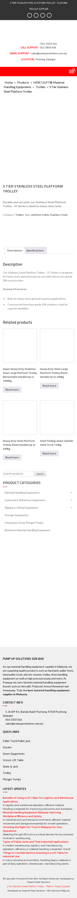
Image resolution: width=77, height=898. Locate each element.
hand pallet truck (12, 674)
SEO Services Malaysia (58, 890)
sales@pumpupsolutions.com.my (49, 53)
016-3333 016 (48, 43)
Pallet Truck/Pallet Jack (16, 741)
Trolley (7, 773)
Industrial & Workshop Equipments (25, 500)
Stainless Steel (58, 214)
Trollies (40, 87)
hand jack (53, 670)
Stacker (7, 747)
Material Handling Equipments (22, 492)
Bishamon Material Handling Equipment (27, 530)
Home (9, 82)
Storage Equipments (17, 515)
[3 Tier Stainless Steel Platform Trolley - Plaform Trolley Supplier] (38, 32)
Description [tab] (14, 250)
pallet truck (66, 670)
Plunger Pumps (12, 779)
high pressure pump (39, 678)
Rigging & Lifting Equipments (21, 507)
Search (40, 473)
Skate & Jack (10, 766)
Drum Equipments (14, 753)
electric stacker (32, 674)
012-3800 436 (48, 47)
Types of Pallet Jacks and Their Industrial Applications (35, 841)
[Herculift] (14, 230)
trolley (46, 674)
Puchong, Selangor (46, 59)
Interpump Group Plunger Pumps (24, 522)
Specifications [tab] (35, 250)
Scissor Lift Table (13, 760)
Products (23, 82)
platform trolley (40, 214)
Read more (12, 389)
